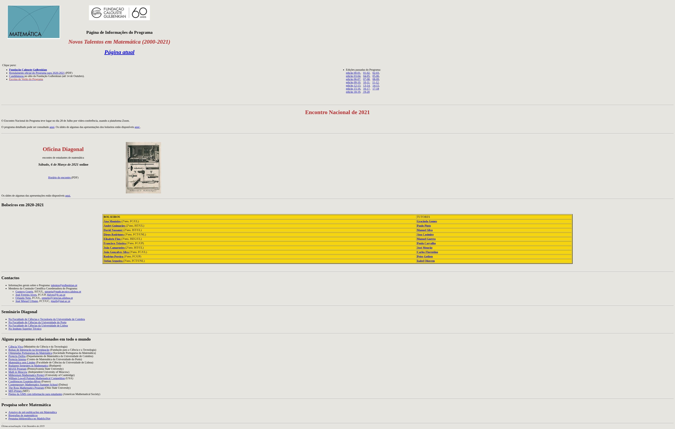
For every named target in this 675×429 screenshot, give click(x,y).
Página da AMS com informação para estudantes (35, 394)
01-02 (366, 72)
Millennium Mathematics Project (26, 375)
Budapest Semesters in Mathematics (28, 365)
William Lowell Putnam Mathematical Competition (36, 378)
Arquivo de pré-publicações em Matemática (32, 412)
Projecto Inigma (17, 359)
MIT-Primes (15, 390)
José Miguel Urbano (26, 301)
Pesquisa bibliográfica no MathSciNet (29, 418)
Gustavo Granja (24, 291)
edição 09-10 (353, 82)
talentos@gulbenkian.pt (64, 285)
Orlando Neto (23, 297)
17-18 (375, 88)
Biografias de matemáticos (23, 415)
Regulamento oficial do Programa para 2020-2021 (37, 72)
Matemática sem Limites (21, 362)
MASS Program (17, 368)
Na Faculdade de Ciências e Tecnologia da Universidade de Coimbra (46, 319)
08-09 (375, 79)
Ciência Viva (15, 346)
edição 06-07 (353, 79)
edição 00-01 (353, 72)
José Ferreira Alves (26, 294)
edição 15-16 (353, 88)
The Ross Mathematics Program (26, 387)
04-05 (366, 76)
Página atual (119, 52)
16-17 (366, 88)
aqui (52, 127)
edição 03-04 (353, 76)
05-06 (375, 76)
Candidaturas (16, 76)
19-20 (366, 91)
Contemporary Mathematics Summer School (33, 384)
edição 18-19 (353, 91)
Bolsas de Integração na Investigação (28, 349)
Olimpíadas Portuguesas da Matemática (30, 352)
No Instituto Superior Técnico (24, 328)
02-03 (375, 72)
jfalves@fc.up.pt (56, 294)
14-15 (375, 85)
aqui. (68, 195)
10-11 (366, 82)
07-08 (366, 79)
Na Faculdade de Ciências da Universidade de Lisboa (38, 325)
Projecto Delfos (17, 356)
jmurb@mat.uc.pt (60, 301)
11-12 (375, 82)
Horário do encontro (59, 177)
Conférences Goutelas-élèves (24, 381)
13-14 (366, 85)
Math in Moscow (17, 371)
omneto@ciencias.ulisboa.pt (57, 297)
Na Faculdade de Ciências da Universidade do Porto (37, 322)
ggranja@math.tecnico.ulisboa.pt (63, 291)
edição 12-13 (353, 85)
